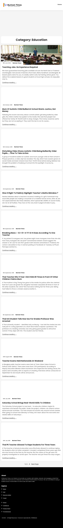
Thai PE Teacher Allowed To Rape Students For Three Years (28, 445)
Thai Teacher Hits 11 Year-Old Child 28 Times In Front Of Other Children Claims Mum (30, 278)
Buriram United (7, 495)
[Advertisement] (31, 23)
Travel (4, 498)
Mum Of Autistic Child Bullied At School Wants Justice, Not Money (29, 110)
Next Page (35, 464)
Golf (4, 492)
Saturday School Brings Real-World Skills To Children (26, 403)
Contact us (6, 505)
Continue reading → (9, 83)
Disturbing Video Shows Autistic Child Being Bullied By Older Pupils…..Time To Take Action (29, 152)
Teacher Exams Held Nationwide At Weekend (22, 361)
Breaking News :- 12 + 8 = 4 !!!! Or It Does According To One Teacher (28, 234)
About (4, 502)
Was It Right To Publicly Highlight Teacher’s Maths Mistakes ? (30, 193)
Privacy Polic (6, 508)
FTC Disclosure (7, 511)
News (4, 489)
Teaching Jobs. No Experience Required (20, 67)
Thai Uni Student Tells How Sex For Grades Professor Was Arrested (28, 320)
